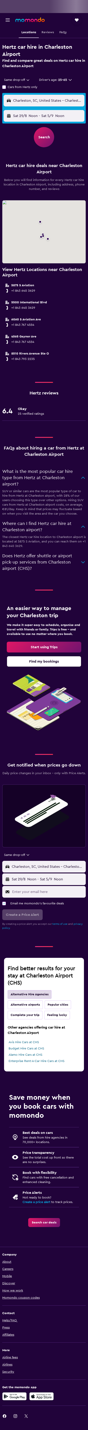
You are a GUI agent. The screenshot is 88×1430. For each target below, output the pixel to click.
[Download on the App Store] (41, 1396)
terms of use (59, 924)
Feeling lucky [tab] (57, 1015)
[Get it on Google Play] (14, 1396)
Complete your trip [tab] (25, 1015)
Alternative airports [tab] (25, 1004)
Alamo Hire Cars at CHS (25, 1054)
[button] (8, 20)
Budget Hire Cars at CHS (26, 1048)
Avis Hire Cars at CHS (24, 1042)
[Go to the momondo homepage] (30, 20)
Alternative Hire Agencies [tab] (30, 994)
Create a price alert (36, 1202)
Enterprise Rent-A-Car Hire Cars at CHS (37, 1061)
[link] (44, 647)
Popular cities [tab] (58, 1004)
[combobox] (17, 80)
